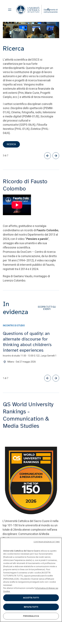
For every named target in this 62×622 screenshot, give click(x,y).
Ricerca (11, 144)
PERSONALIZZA (31, 616)
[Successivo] (55, 155)
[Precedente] (47, 155)
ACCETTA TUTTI (31, 597)
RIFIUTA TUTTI (31, 607)
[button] (47, 378)
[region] (31, 580)
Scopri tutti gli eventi (47, 308)
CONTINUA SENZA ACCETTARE (47, 542)
